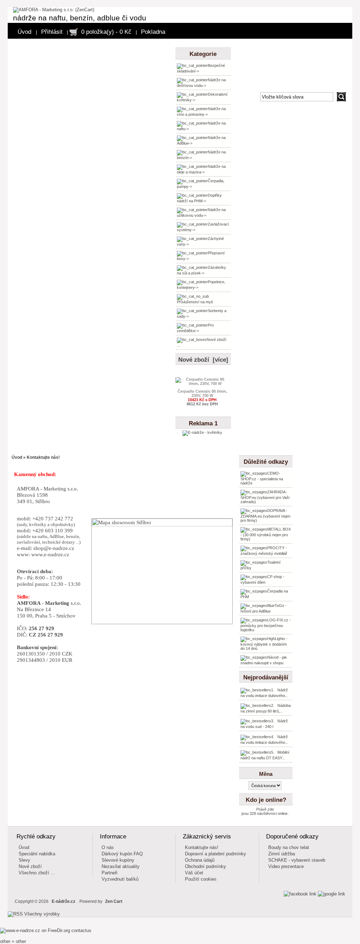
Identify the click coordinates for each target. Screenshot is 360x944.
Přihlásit (52, 31)
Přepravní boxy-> (201, 256)
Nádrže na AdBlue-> (201, 140)
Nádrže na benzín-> (201, 155)
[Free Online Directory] (35, 930)
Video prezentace (286, 866)
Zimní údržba (281, 853)
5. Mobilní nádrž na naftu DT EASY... (264, 755)
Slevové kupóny (118, 860)
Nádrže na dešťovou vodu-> (201, 83)
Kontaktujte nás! (201, 847)
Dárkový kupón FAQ (122, 853)
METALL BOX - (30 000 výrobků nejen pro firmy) (265, 534)
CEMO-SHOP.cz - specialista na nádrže (261, 478)
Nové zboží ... (201, 342)
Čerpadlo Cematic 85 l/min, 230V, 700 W (202, 393)
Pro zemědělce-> (195, 328)
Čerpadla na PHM (264, 594)
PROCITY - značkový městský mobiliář (263, 551)
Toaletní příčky (260, 565)
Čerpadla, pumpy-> (200, 184)
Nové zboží (30, 866)
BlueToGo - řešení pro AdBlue (263, 608)
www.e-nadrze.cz (50, 554)
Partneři (109, 872)
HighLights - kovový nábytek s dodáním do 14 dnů (264, 643)
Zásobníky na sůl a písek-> (201, 270)
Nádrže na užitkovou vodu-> (201, 212)
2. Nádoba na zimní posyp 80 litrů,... (265, 708)
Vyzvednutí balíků (120, 879)
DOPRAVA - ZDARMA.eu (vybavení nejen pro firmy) (265, 515)
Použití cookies (201, 879)
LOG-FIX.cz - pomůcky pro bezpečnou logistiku (265, 625)
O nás (108, 847)
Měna (265, 774)
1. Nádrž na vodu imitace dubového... (264, 693)
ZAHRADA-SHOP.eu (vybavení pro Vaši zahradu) (264, 497)
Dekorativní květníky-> (202, 97)
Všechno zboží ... (37, 872)
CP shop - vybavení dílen (262, 579)
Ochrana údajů (199, 860)
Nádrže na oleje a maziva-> (201, 169)
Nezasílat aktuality (121, 866)
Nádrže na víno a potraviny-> (201, 111)
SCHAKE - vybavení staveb (296, 860)
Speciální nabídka (37, 853)
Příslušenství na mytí (195, 302)
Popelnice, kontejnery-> (201, 285)
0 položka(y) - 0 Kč (106, 31)
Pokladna (153, 31)
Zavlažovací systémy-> (203, 227)
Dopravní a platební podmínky (215, 853)
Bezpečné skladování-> (201, 68)
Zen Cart (113, 901)
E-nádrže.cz (63, 901)
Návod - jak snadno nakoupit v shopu (263, 660)
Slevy (24, 860)
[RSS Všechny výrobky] (34, 914)
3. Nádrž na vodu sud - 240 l (264, 724)
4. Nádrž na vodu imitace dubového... (264, 740)
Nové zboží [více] (203, 359)
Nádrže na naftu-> (201, 126)
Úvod (24, 31)
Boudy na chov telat (288, 847)
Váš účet (194, 872)
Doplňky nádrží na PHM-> (199, 198)
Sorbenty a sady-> (201, 313)
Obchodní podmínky (205, 866)
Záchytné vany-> (200, 241)
